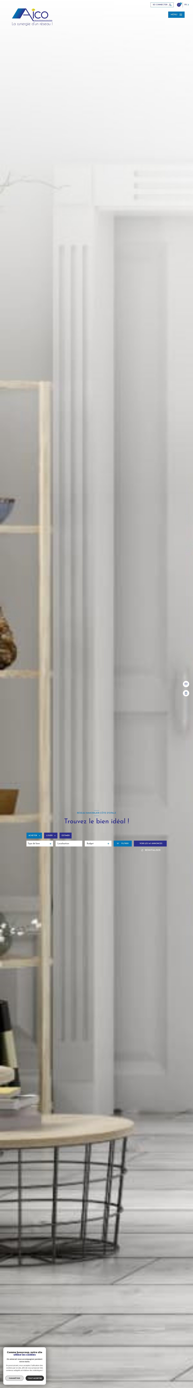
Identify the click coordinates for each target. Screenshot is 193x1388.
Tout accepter (35, 1378)
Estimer (66, 836)
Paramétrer (14, 1378)
